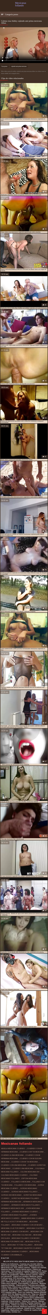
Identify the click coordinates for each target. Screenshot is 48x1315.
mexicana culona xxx (21, 1235)
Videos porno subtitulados (33, 1298)
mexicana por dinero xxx (12, 1241)
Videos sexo (27, 1280)
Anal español (23, 1283)
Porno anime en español (20, 1271)
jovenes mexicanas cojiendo (25, 1212)
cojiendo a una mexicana (12, 1155)
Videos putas (35, 1287)
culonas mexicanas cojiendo (14, 1175)
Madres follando (39, 1292)
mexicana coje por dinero (13, 1228)
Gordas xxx (16, 1312)
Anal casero (6, 1299)
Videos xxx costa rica (19, 1305)
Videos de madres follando (34, 1310)
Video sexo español (9, 1283)
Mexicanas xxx (7, 1267)
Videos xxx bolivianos (10, 1264)
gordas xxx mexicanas (11, 1195)
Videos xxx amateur (21, 1276)
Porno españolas (26, 1289)
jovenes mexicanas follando (14, 1215)
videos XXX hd (8, 1294)
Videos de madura (12, 1282)
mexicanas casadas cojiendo (14, 1251)
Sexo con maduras (25, 1292)
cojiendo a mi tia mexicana (32, 1152)
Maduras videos (35, 1276)
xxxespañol (28, 1299)
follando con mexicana (25, 1185)
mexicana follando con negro (26, 1238)
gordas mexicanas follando (24, 1192)
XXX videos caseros (22, 1267)
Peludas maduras (34, 1303)
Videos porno (21, 1285)
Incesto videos (36, 1264)
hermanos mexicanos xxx (12, 1208)
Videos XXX (23, 1266)
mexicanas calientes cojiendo (27, 1248)
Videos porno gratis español (32, 1282)
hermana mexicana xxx (11, 1202)
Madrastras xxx (16, 1310)
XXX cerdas (6, 1312)
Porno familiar (13, 1296)
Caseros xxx (25, 1264)
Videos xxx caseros (30, 1301)
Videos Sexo (6, 1287)
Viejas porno (31, 1278)
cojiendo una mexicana (22, 1168)
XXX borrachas (19, 1278)
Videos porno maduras (14, 1308)
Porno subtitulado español (35, 1273)
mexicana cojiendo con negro (15, 1231)
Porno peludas (17, 1298)
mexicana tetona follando (20, 1245)
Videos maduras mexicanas (34, 1291)
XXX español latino (9, 1292)
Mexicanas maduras (9, 1266)
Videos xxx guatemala (10, 1275)
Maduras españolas (28, 1306)
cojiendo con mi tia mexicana (24, 1162)
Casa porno (4, 66)
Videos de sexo (15, 1280)
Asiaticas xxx (29, 1308)
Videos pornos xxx (36, 1266)
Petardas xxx (16, 1299)
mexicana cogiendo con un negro (27, 1225)
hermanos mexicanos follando (25, 1205)
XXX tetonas (13, 1289)
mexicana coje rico (35, 1228)
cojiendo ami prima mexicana (18, 66)
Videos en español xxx (29, 1296)
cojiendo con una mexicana (13, 1165)
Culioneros (34, 1283)
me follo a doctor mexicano (14, 1222)
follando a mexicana (20, 1182)
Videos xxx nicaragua (20, 1287)
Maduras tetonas (7, 1269)
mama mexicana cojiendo (32, 1218)
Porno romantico (15, 1291)
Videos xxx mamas (38, 1267)
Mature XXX (36, 1271)
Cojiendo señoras (12, 1306)
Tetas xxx (35, 1294)
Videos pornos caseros (29, 1275)
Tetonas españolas (16, 1273)
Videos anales (15, 1301)
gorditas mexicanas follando (25, 1198)
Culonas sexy (6, 1278)
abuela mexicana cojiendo (13, 1148)
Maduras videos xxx (22, 1294)
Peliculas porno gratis (36, 1285)
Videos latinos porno (23, 1269)
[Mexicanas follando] (44, 1311)
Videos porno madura (17, 1303)
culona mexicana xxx (29, 1172)
